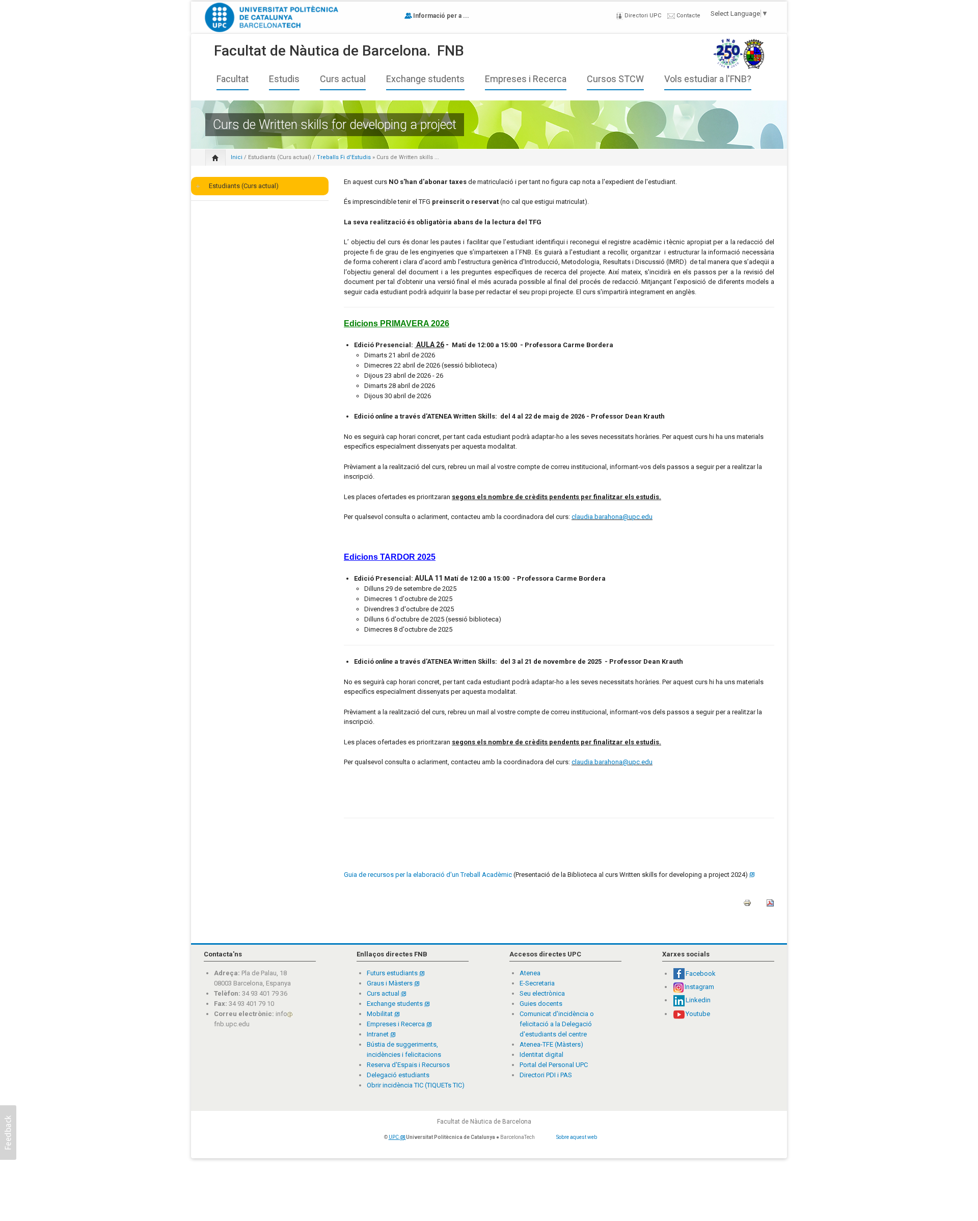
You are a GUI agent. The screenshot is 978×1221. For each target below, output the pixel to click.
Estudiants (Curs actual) (279, 157)
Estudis (284, 79)
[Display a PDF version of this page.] (770, 906)
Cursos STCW (615, 79)
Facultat (232, 79)
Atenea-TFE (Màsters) (551, 1044)
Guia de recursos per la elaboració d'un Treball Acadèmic (428, 874)
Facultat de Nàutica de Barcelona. (322, 50)
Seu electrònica (542, 993)
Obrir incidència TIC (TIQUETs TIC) (416, 1085)
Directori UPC (642, 15)
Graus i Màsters (390, 983)
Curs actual (343, 79)
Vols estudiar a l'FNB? (707, 79)
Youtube (698, 1014)
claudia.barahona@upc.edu (612, 517)
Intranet (378, 1034)
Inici (236, 157)
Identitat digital (541, 1054)
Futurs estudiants (393, 973)
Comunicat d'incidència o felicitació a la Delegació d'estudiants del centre (557, 1024)
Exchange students (425, 79)
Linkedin (698, 1000)
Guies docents (541, 1003)
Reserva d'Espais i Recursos (408, 1065)
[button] (8, 1132)
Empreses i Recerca (525, 79)
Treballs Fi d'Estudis (344, 157)
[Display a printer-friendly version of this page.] (747, 906)
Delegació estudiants (398, 1075)
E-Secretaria (537, 983)
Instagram (699, 987)
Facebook (701, 973)
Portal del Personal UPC (554, 1065)
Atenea (530, 973)
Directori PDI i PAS (546, 1075)
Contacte (687, 15)
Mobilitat (380, 1014)
